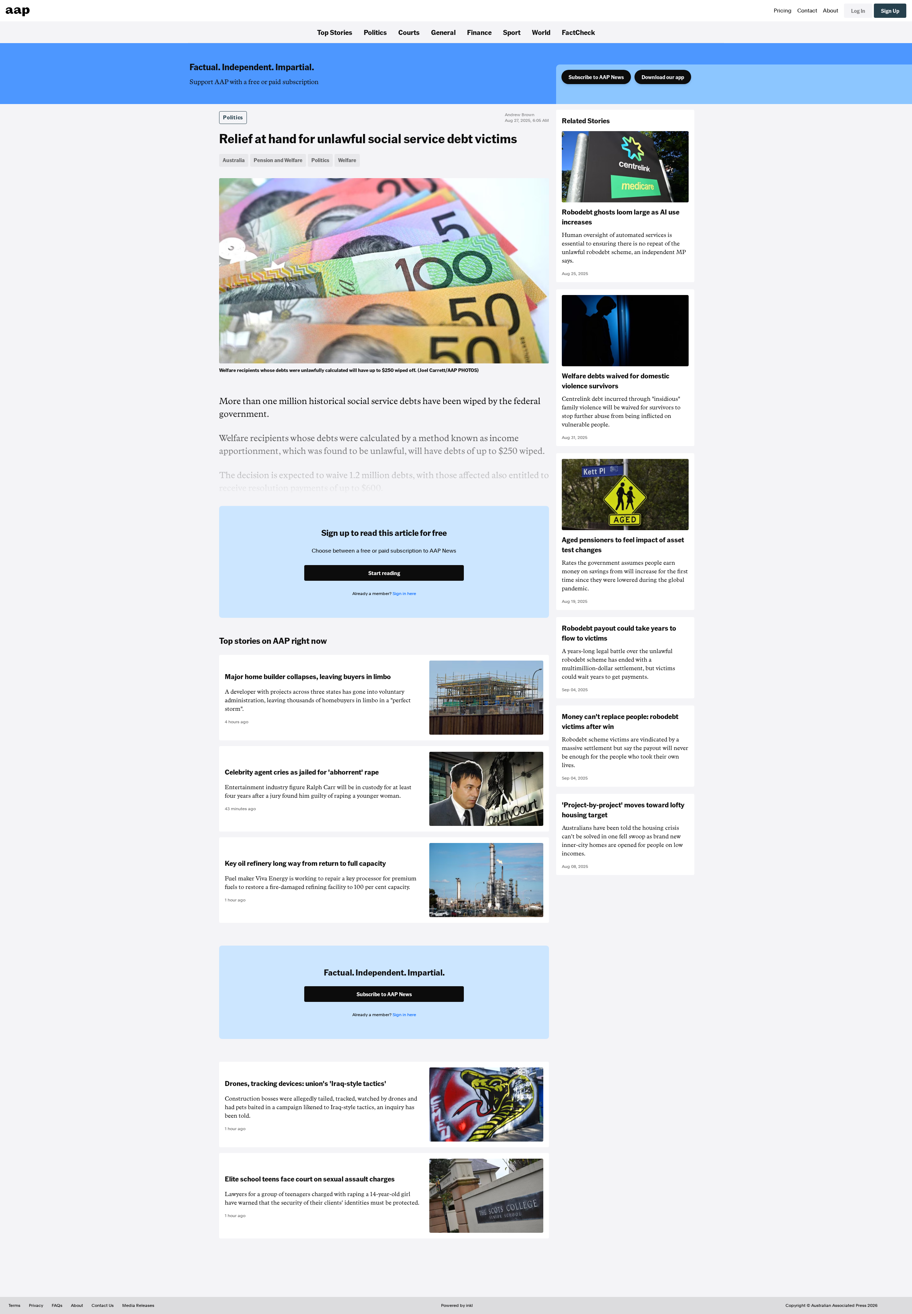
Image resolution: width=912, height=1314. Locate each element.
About (830, 10)
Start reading (384, 572)
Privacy (36, 1305)
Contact (807, 10)
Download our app (663, 77)
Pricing (783, 10)
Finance (479, 32)
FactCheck (578, 32)
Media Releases (138, 1305)
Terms (14, 1305)
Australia (234, 160)
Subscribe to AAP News (596, 77)
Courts (409, 32)
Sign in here (404, 593)
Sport (511, 32)
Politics (375, 32)
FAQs (57, 1305)
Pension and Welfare (278, 160)
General (443, 32)
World (541, 32)
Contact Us (103, 1305)
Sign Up (890, 10)
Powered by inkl (457, 1305)
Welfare (347, 160)
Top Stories (334, 32)
